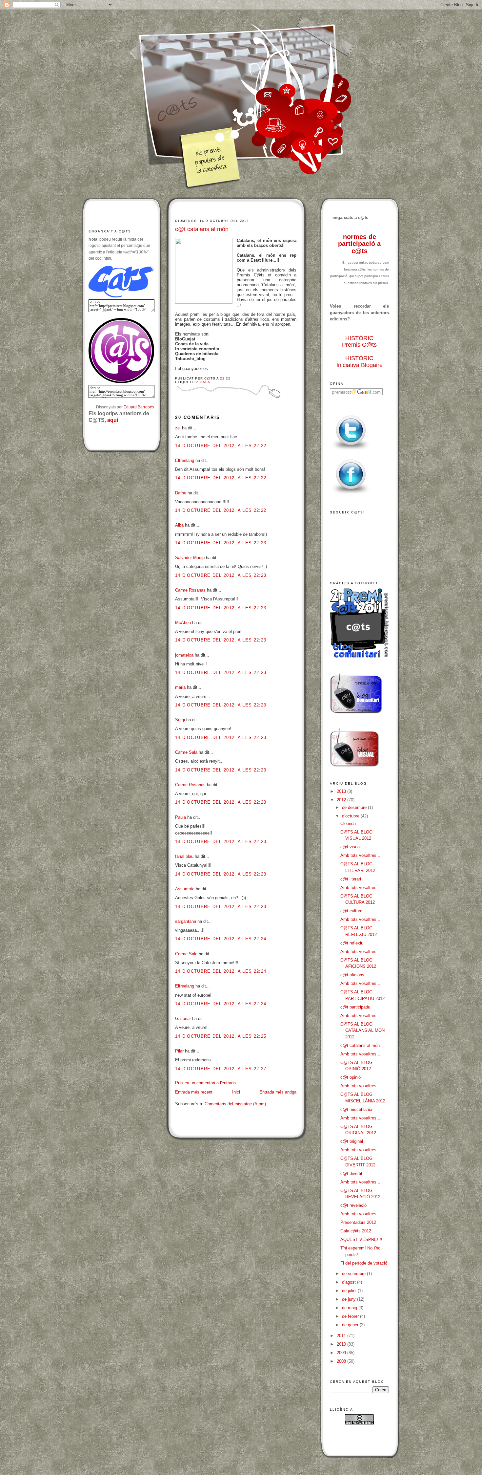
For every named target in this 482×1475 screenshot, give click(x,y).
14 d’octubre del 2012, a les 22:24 (220, 938)
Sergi (180, 719)
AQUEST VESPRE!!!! (361, 1239)
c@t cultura (351, 910)
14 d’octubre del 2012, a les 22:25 (220, 1036)
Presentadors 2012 (358, 1222)
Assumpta (184, 888)
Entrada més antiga (277, 1092)
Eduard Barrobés (139, 407)
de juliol (350, 1290)
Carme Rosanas (190, 590)
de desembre (355, 807)
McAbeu (183, 622)
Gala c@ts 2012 (355, 1230)
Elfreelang (184, 460)
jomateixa (184, 655)
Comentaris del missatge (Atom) (235, 1103)
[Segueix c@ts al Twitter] (351, 450)
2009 (342, 1352)
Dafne (180, 492)
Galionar (183, 1018)
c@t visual (350, 846)
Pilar (179, 1051)
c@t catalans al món (202, 229)
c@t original (351, 1141)
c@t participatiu (355, 1007)
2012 (342, 799)
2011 (342, 1335)
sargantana (185, 921)
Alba (179, 525)
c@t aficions (352, 974)
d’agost (349, 1282)
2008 (342, 1361)
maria (180, 687)
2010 (342, 1344)
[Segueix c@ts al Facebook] (351, 494)
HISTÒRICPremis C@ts (359, 341)
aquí (112, 420)
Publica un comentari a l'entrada (205, 1082)
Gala (205, 382)
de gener (351, 1324)
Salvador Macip (190, 557)
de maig (350, 1307)
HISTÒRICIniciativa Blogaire (359, 361)
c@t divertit (351, 1173)
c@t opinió (350, 1077)
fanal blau (184, 856)
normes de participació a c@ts (359, 243)
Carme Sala (186, 752)
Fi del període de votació (363, 1263)
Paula (180, 817)
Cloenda (348, 823)
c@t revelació (353, 1205)
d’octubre (351, 815)
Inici (236, 1092)
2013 (342, 791)
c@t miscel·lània (356, 1109)
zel (178, 427)
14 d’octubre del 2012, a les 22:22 (220, 445)
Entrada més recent (193, 1092)
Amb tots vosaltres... (360, 855)
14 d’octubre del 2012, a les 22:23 (220, 542)
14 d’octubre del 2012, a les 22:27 (220, 1068)
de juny (349, 1299)
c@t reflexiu (351, 943)
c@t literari (350, 879)
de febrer (351, 1316)
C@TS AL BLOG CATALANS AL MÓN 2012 (362, 1030)
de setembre (354, 1273)
